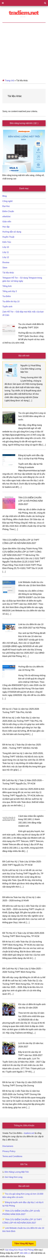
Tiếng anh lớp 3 (9, 291)
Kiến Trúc (6, 242)
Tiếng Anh (7, 286)
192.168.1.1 (25, 1253)
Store (4, 268)
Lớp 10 (5, 247)
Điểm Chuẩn (8, 211)
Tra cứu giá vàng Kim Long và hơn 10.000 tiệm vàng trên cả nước (32, 416)
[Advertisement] (24, 48)
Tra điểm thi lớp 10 (10, 301)
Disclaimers (7, 1146)
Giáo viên (6, 221)
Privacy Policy (8, 1151)
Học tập (5, 227)
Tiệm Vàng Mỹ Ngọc (24, 1243)
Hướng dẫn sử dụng (11, 232)
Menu (24, 3)
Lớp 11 (5, 252)
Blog (4, 196)
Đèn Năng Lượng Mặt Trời (17, 1172)
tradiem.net (29, 1133)
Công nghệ (7, 201)
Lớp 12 (5, 257)
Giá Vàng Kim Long (13, 1177)
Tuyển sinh (7, 306)
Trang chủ (9, 80)
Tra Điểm (6, 296)
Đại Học (6, 206)
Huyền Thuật (8, 237)
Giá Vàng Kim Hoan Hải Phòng (19, 1250)
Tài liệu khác (8, 273)
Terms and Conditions (12, 1156)
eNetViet (6, 216)
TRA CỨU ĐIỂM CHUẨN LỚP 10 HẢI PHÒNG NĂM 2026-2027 (30, 501)
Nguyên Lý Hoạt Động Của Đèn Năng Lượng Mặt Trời (30, 368)
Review (5, 262)
